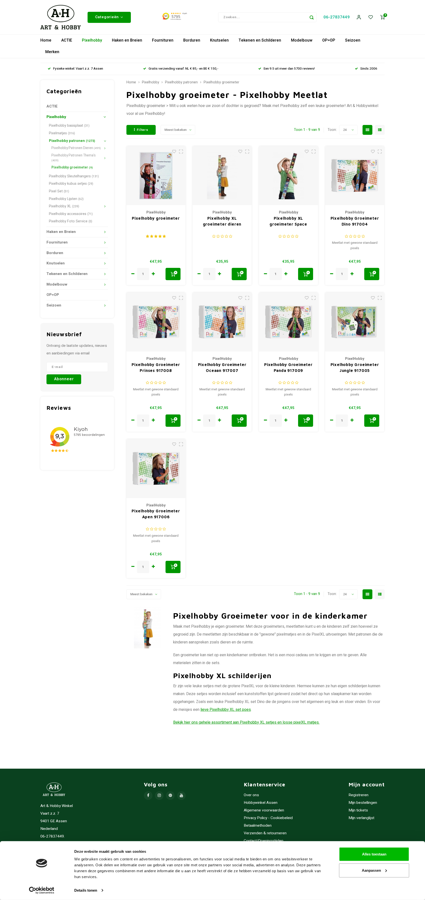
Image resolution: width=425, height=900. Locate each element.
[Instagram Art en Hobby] (159, 795)
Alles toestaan (374, 854)
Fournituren (162, 40)
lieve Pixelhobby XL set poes (225, 710)
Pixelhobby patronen (72, 140)
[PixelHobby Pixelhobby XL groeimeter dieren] (222, 175)
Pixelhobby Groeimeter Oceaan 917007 (222, 367)
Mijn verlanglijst (361, 818)
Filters (142, 129)
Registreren (358, 795)
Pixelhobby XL (64, 206)
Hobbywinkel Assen (260, 803)
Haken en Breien (127, 40)
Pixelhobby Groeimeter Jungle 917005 (355, 367)
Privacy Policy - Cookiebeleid (268, 818)
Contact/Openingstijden (263, 841)
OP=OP (328, 40)
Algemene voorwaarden (264, 810)
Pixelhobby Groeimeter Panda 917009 (288, 367)
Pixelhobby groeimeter (72, 167)
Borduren (191, 40)
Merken (52, 52)
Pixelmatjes (62, 133)
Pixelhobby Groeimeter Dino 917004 (355, 221)
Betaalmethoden (258, 825)
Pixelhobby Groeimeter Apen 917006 (156, 514)
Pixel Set (59, 191)
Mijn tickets (358, 810)
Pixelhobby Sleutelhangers (74, 176)
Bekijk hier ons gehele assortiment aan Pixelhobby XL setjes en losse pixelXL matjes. (246, 722)
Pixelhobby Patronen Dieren (76, 148)
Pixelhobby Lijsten (66, 198)
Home (45, 40)
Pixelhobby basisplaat (69, 125)
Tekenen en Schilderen (260, 40)
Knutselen (219, 40)
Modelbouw (301, 40)
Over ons (251, 795)
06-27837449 (336, 17)
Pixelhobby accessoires (71, 213)
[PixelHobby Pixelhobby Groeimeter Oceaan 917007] (222, 321)
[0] (382, 17)
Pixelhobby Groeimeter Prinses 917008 (156, 367)
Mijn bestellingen (363, 803)
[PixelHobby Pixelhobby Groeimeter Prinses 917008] (155, 321)
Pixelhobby (92, 40)
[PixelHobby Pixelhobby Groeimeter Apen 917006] (155, 468)
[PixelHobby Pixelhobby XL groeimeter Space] (288, 175)
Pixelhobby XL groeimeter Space (288, 221)
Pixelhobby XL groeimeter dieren (222, 221)
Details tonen (85, 890)
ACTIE (66, 40)
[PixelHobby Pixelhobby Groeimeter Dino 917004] (354, 175)
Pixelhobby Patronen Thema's (73, 158)
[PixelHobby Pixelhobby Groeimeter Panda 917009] (288, 321)
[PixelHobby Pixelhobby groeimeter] (155, 175)
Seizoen (352, 40)
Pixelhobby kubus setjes (71, 183)
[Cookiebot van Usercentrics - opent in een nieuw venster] (41, 890)
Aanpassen (371, 870)
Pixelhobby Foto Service (70, 221)
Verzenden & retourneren (265, 833)
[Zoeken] (312, 17)
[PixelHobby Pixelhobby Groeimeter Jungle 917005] (354, 321)
